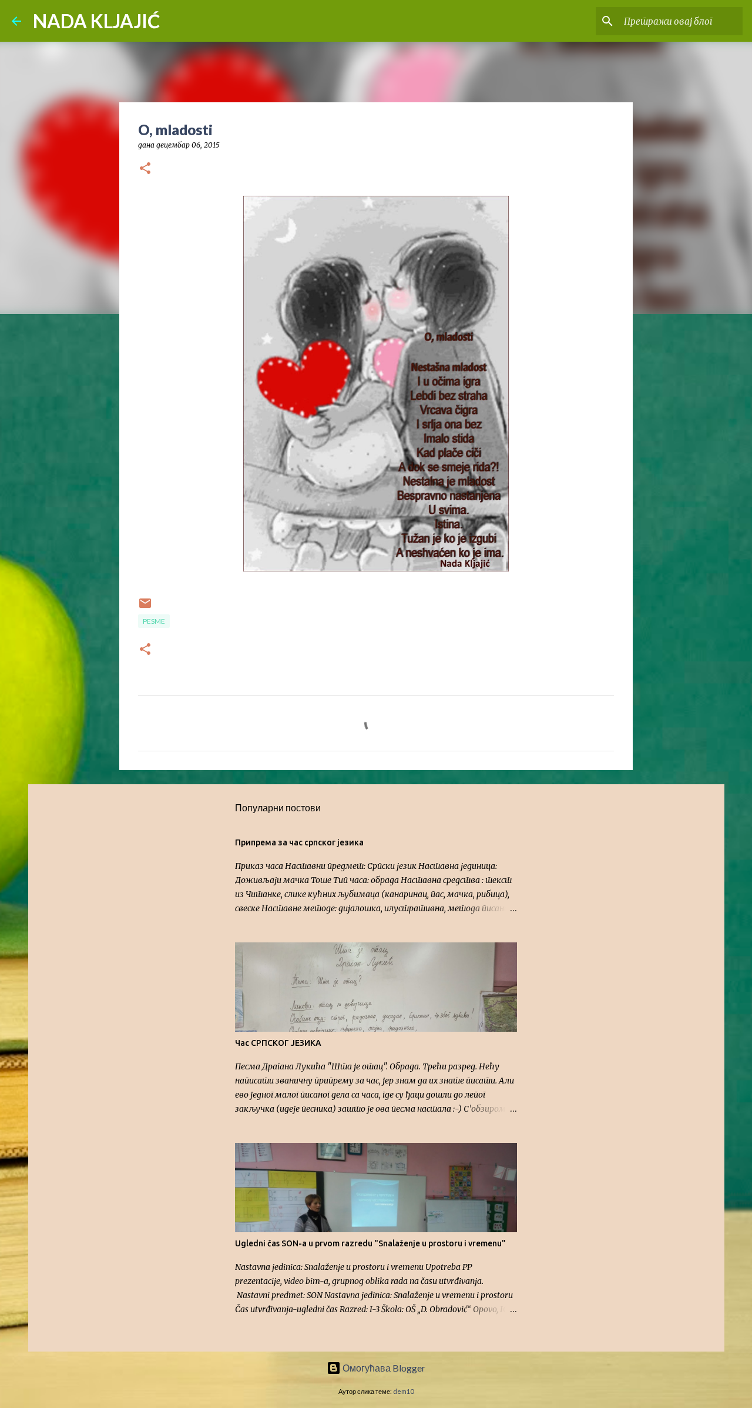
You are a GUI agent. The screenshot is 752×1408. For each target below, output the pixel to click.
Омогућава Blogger (383, 1367)
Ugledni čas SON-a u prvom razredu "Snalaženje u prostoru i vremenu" (370, 1243)
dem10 (403, 1391)
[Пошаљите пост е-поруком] (145, 607)
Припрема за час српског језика (299, 842)
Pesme (154, 621)
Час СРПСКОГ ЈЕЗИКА (278, 1043)
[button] (145, 169)
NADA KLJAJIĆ (96, 20)
